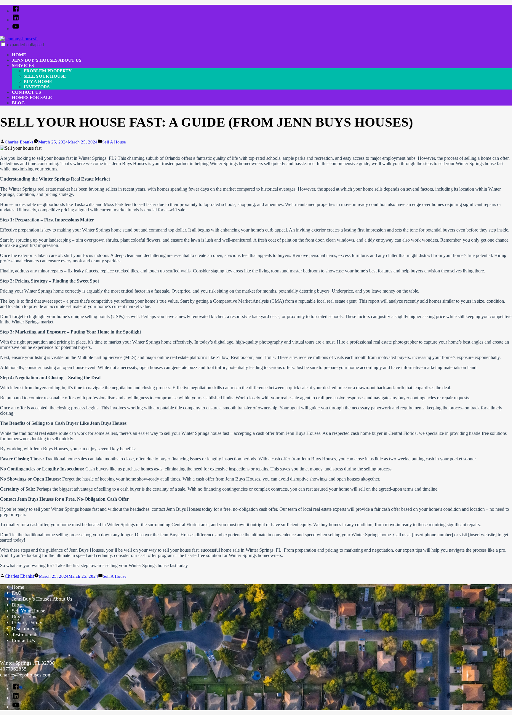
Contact (8, 499)
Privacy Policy (27, 622)
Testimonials (25, 634)
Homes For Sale (32, 97)
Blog (18, 102)
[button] (3, 44)
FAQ (16, 593)
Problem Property (48, 70)
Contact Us (26, 92)
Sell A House (114, 142)
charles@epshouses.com (26, 675)
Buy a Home (38, 81)
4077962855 (13, 669)
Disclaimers (24, 628)
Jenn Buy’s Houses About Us (46, 60)
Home (19, 54)
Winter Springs (22, 188)
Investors (36, 86)
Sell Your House (45, 76)
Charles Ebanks (19, 142)
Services (23, 65)
